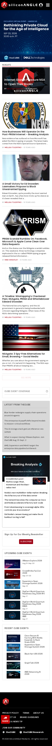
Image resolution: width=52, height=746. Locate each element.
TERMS (26, 712)
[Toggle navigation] (48, 5)
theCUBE (10, 732)
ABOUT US (38, 712)
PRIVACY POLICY (10, 712)
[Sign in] (41, 5)
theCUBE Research (33, 732)
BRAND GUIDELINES (29, 717)
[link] (26, 81)
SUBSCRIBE (26, 541)
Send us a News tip (12, 721)
